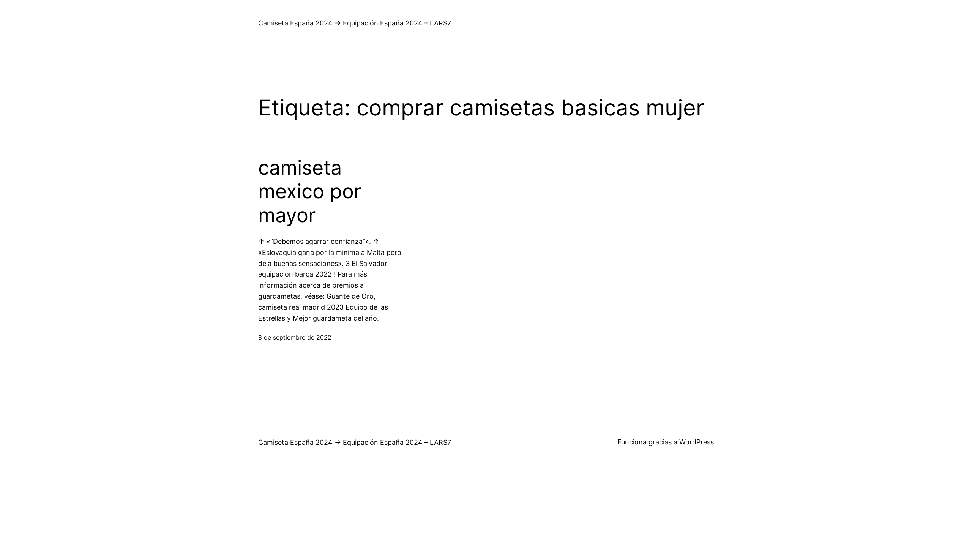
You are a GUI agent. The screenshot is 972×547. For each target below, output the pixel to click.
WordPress (696, 442)
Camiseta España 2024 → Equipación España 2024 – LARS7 (354, 23)
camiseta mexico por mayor (309, 191)
